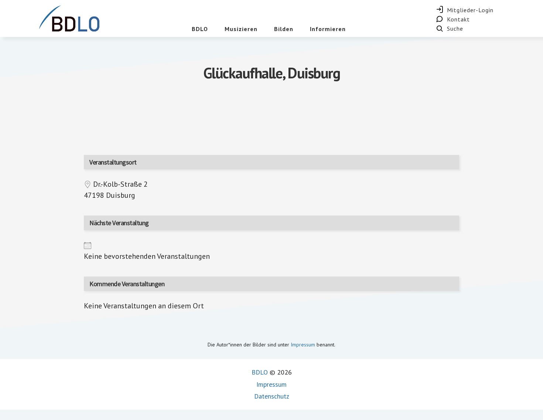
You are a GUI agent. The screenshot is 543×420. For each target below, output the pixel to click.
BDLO (260, 372)
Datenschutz (271, 396)
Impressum (303, 344)
